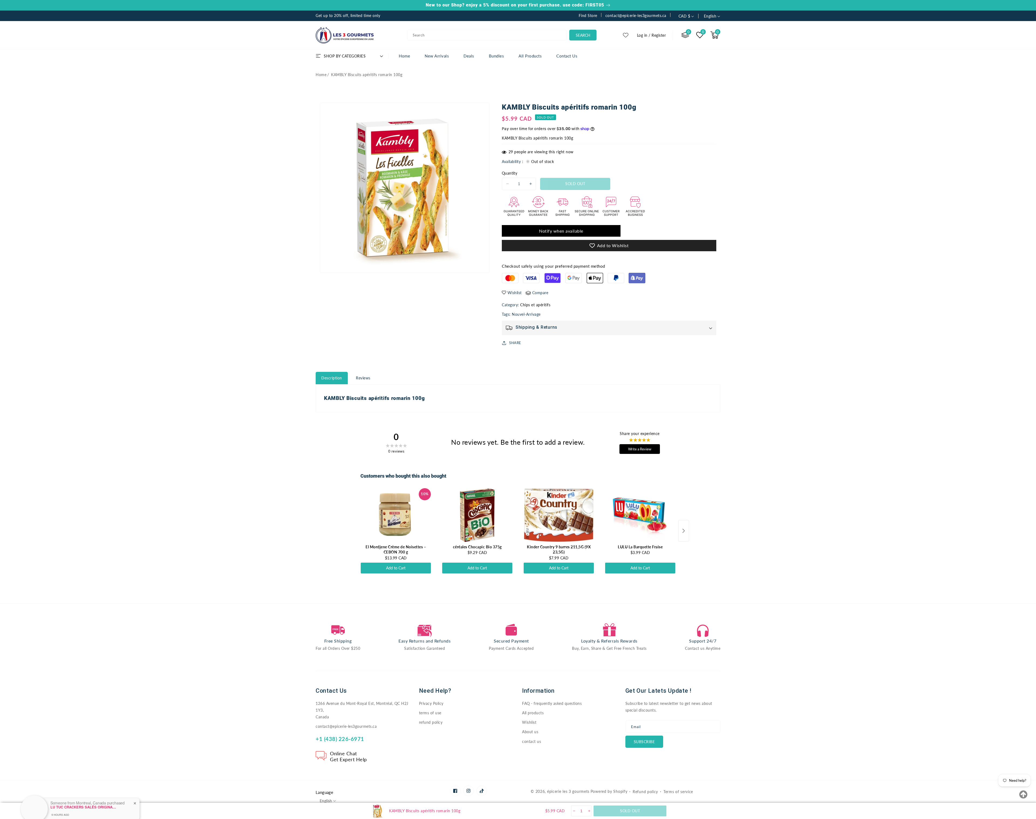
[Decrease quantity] (573, 811)
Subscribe (644, 741)
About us (530, 731)
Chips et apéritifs (535, 305)
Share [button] (515, 343)
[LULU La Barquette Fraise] (640, 515)
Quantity (509, 173)
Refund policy (645, 791)
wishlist (514, 292)
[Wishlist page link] (625, 35)
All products (533, 713)
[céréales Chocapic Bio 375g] (477, 515)
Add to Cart (395, 568)
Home (321, 74)
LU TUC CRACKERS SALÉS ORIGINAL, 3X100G (84, 785)
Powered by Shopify (609, 791)
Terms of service (678, 791)
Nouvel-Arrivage (526, 314)
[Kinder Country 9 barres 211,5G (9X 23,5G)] (559, 515)
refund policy (431, 722)
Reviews (363, 378)
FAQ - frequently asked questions (552, 703)
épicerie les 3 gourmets (568, 791)
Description (331, 378)
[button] (714, 35)
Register (659, 35)
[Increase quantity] (589, 811)
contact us (531, 741)
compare (540, 292)
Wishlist (529, 722)
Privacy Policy (431, 703)
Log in (642, 35)
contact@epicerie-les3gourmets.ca (346, 726)
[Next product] (683, 531)
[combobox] (487, 35)
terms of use (430, 713)
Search (583, 35)
